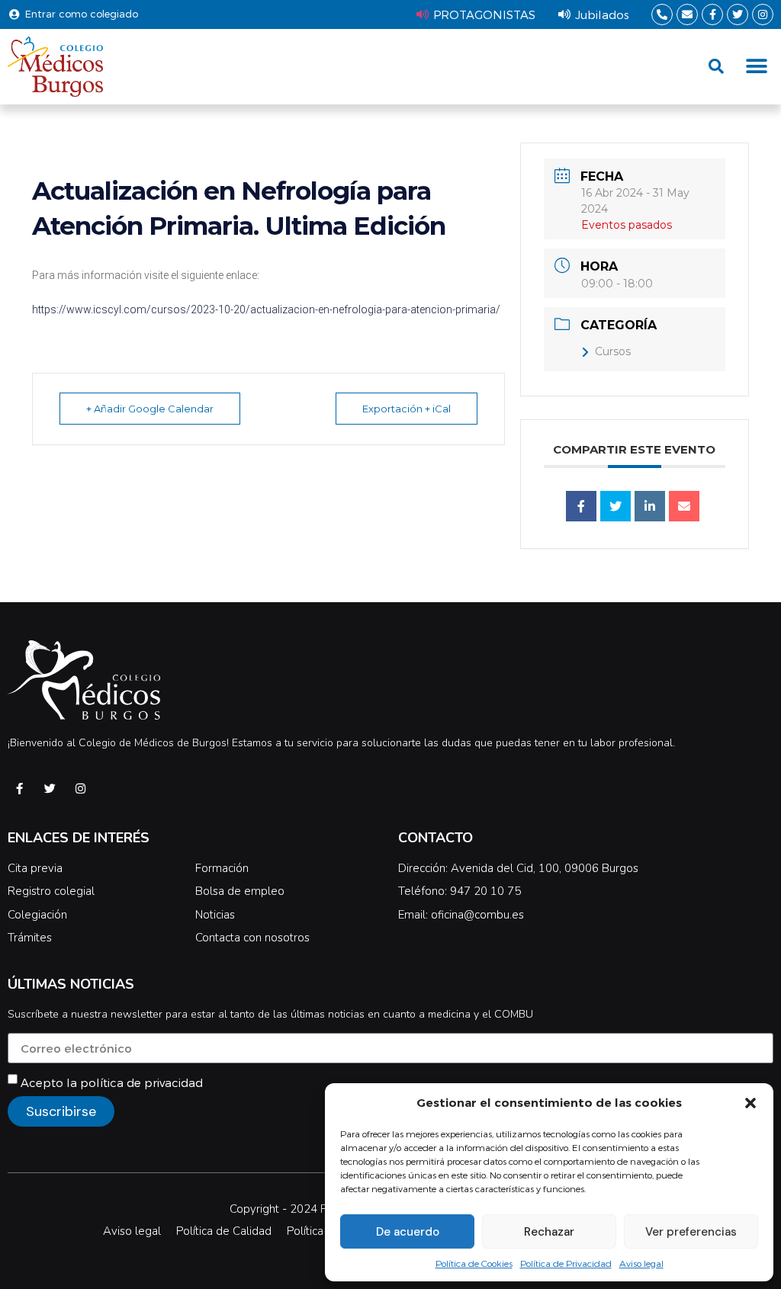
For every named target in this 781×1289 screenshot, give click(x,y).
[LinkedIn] (650, 506)
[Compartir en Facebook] (581, 506)
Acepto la (112, 1082)
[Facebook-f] (712, 14)
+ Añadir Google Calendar (150, 408)
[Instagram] (762, 14)
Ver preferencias (691, 1231)
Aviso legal (641, 1263)
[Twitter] (737, 14)
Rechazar (549, 1231)
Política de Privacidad (566, 1263)
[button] (750, 1103)
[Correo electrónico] (684, 506)
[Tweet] (615, 506)
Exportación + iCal (406, 408)
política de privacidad (141, 1082)
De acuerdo (407, 1231)
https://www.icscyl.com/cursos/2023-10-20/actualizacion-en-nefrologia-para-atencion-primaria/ (266, 309)
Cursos (613, 351)
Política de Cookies (474, 1263)
